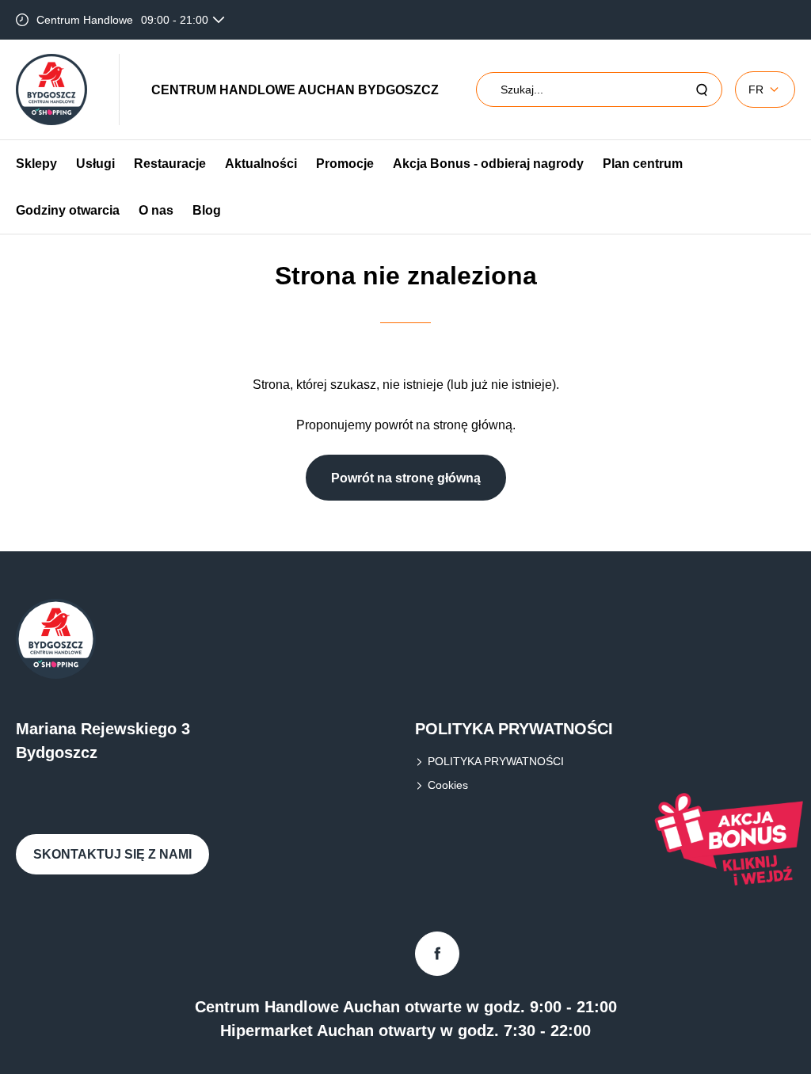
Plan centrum (643, 163)
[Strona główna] (51, 89)
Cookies (448, 785)
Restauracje (170, 163)
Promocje (345, 163)
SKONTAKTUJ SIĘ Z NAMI (112, 854)
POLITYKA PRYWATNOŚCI (496, 761)
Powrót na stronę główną (406, 478)
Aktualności (261, 163)
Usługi (95, 163)
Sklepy (36, 163)
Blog (206, 210)
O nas (156, 210)
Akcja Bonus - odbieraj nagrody (488, 163)
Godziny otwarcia (68, 210)
